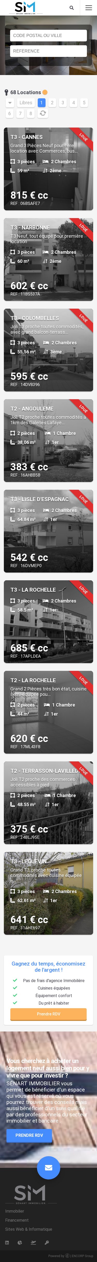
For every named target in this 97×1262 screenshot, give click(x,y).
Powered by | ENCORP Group (70, 1256)
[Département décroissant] (10, 102)
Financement (17, 1220)
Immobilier (14, 1211)
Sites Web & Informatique (28, 1229)
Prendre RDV (48, 1014)
